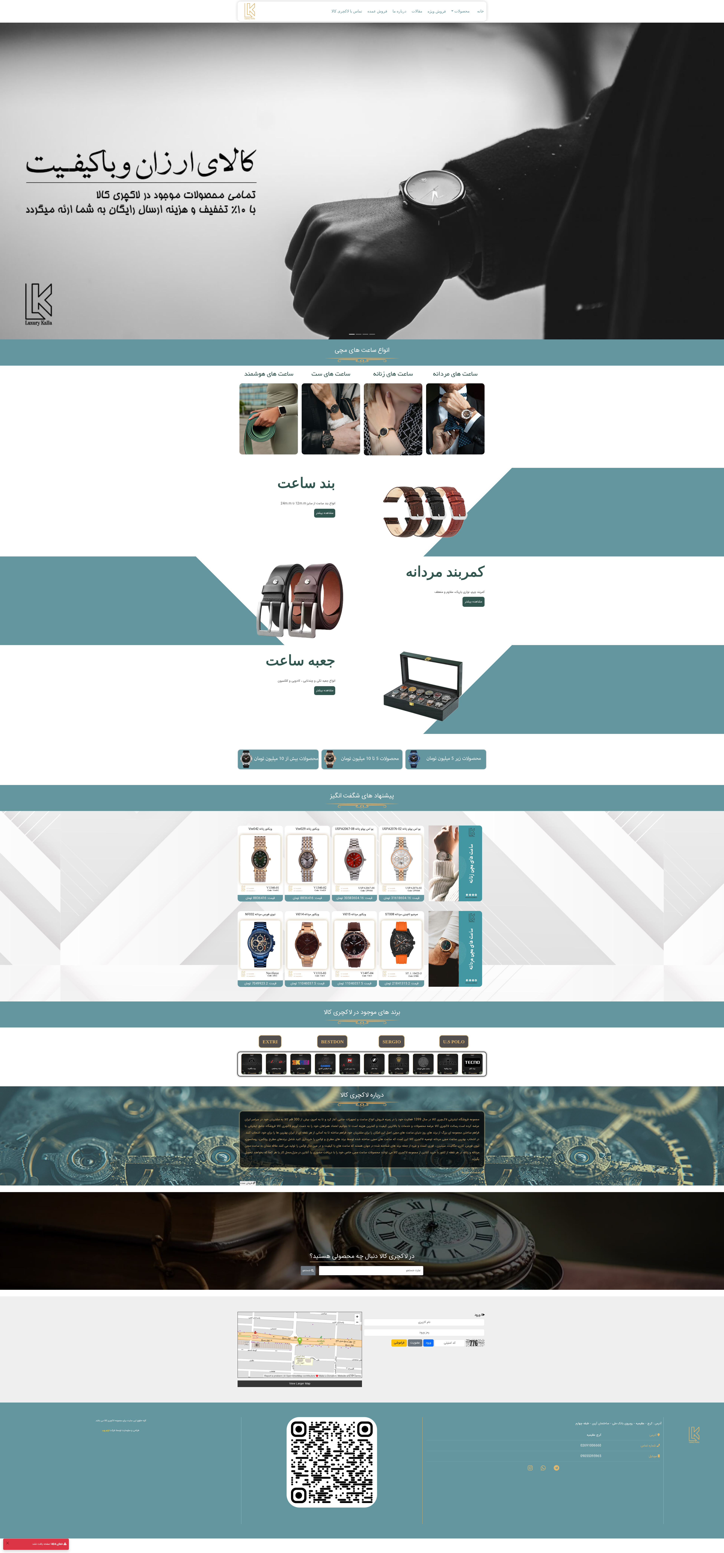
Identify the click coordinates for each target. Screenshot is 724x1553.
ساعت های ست (330, 374)
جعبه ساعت (300, 660)
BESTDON (332, 1041)
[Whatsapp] (543, 1469)
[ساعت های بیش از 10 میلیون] (278, 759)
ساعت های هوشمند (268, 374)
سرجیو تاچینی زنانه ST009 (401, 829)
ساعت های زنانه (393, 374)
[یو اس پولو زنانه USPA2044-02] (260, 863)
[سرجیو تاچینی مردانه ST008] (260, 949)
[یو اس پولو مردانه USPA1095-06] (401, 949)
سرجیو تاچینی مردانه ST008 (260, 914)
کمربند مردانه (445, 571)
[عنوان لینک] (424, 512)
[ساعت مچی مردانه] (455, 948)
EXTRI (270, 1041)
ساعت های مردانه (455, 374)
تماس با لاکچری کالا (346, 11)
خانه (480, 11)
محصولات (462, 11)
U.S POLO (454, 1041)
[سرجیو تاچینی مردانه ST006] (307, 949)
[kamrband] (299, 600)
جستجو (306, 1270)
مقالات (417, 11)
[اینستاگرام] (332, 1462)
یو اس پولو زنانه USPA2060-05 (354, 829)
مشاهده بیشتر (455, 418)
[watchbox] (424, 689)
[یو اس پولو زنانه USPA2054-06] (307, 863)
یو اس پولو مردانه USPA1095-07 (354, 914)
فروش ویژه (437, 11)
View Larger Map (299, 1383)
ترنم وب (105, 1430)
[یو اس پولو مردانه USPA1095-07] (354, 949)
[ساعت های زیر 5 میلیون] (446, 759)
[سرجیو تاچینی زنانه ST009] (401, 863)
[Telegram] (556, 1469)
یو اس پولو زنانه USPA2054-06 (307, 829)
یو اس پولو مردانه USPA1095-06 (401, 914)
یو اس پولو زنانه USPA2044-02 (260, 829)
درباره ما (399, 11)
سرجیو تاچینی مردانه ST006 (307, 914)
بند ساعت (306, 483)
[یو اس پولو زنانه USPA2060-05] (354, 863)
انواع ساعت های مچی (362, 350)
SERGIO (392, 1041)
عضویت (415, 1342)
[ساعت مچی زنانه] (455, 863)
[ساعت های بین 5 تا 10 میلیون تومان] (362, 759)
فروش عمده (377, 11)
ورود (428, 1342)
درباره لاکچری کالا (362, 1095)
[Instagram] (530, 1469)
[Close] (7, 1543)
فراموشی (399, 1342)
